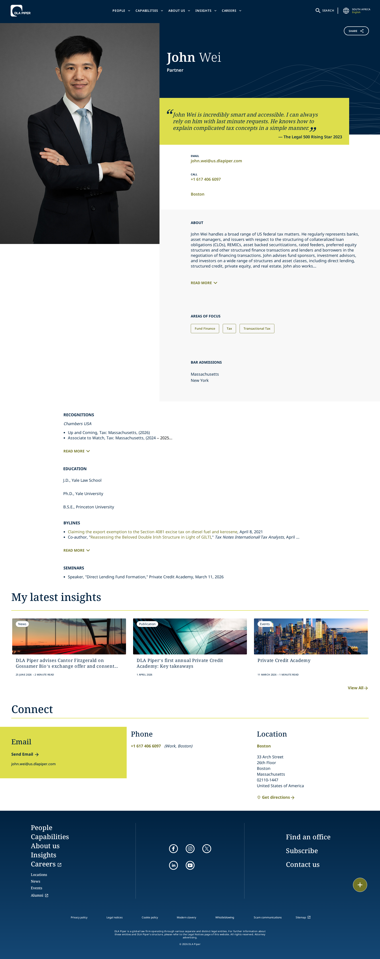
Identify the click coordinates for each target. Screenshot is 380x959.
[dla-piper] (22, 11)
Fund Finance (205, 328)
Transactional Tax (257, 328)
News (35, 881)
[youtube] (190, 865)
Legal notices (114, 917)
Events (36, 888)
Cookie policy (150, 917)
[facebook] (173, 848)
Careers (229, 10)
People (118, 10)
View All (355, 687)
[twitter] (206, 848)
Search (328, 10)
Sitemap (301, 917)
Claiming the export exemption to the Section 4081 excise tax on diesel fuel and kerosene (152, 531)
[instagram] (190, 848)
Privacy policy (79, 917)
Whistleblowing (224, 917)
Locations (39, 874)
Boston (198, 194)
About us (176, 10)
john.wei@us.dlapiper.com (216, 160)
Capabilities (147, 10)
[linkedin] (173, 865)
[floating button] (360, 885)
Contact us (303, 864)
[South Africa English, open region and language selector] (346, 11)
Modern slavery (186, 917)
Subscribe (302, 850)
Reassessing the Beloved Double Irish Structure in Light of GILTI (151, 537)
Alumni (37, 895)
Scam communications (268, 917)
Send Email (22, 754)
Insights (203, 10)
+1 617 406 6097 (206, 179)
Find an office (308, 836)
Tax (229, 328)
